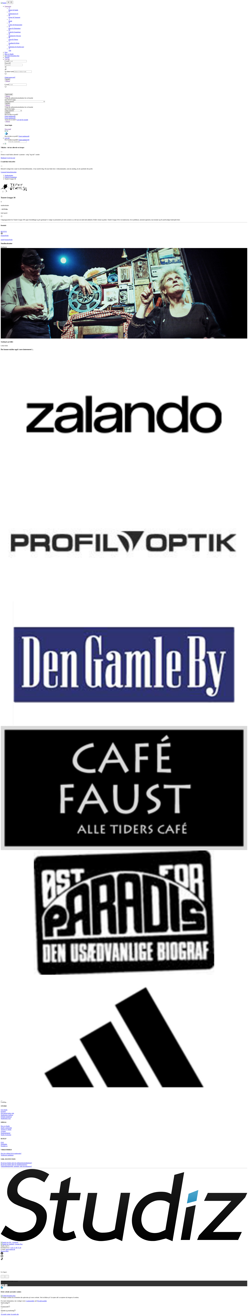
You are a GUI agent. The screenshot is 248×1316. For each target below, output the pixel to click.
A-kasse (3, 1131)
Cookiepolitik (30, 1301)
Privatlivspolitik (42, 1301)
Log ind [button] (7, 59)
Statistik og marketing (7, 1310)
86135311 (4, 231)
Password (8, 63)
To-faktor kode (9, 71)
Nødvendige (4, 1303)
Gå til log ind (11, 158)
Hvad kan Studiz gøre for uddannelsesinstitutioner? (16, 1163)
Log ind (7, 138)
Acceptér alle (15, 1314)
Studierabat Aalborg (7, 1115)
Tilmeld (7, 57)
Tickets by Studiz (6, 1129)
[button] (7, 79)
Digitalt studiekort (6, 1117)
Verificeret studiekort (7, 1155)
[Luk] (7, 1276)
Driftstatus (4, 1144)
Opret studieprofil (10, 116)
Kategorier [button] (8, 6)
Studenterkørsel (5, 1133)
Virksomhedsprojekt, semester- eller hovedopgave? (16, 1166)
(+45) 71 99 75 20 (15, 1247)
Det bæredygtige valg (7, 1113)
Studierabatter (9, 175)
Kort (6, 52)
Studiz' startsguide (6, 1128)
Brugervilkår (5, 1251)
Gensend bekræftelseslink (8, 172)
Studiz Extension (6, 1135)
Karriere (3, 1111)
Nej (2, 1285)
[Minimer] (3, 1276)
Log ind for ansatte (22, 120)
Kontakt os (4, 1146)
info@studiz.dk (10, 1249)
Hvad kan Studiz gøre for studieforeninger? (14, 1164)
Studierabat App (6, 1118)
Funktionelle (4, 1307)
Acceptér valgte (5, 1314)
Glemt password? (10, 77)
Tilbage (7, 81)
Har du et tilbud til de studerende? (11, 1153)
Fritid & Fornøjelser (11, 177)
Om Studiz (4, 1110)
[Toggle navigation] (10, 2)
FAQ (2, 1142)
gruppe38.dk (5, 235)
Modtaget (4, 158)
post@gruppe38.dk (6, 239)
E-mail (7, 61)
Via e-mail (8, 129)
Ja (6, 1285)
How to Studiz (9, 54)
